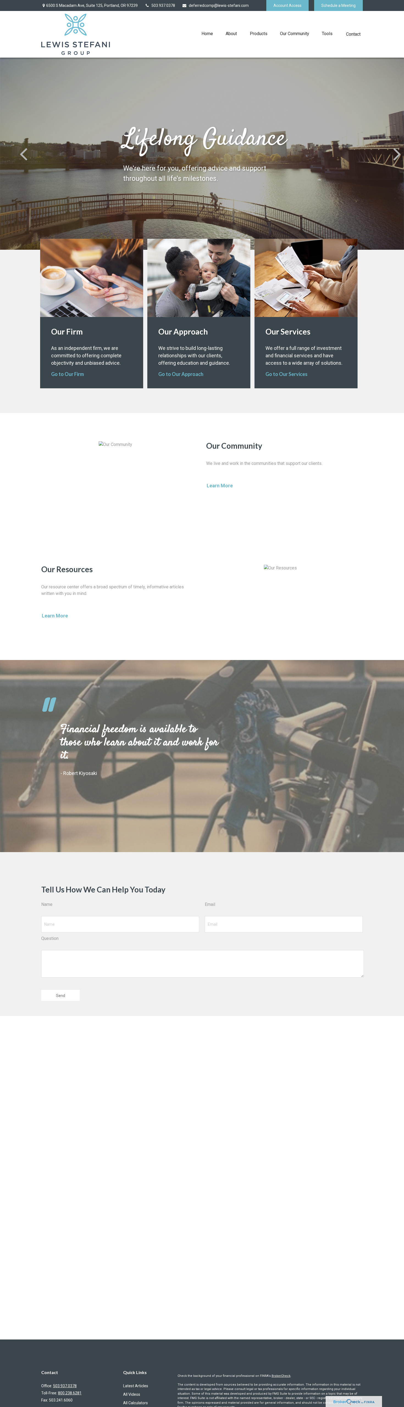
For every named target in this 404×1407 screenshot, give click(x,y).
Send (60, 995)
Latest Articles (135, 1386)
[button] (207, 33)
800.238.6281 (70, 1393)
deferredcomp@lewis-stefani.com (219, 5)
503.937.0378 (163, 5)
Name (46, 904)
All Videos (131, 1394)
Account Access (287, 5)
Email (210, 904)
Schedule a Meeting (338, 5)
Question (50, 938)
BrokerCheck (281, 1376)
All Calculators (135, 1403)
